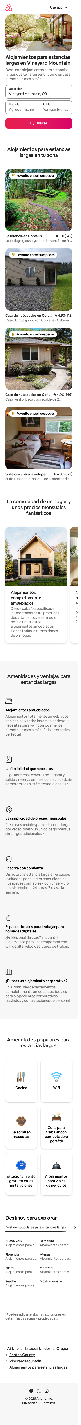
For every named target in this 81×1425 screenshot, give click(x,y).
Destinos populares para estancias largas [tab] (35, 1227)
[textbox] (22, 109)
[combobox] (39, 93)
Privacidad (30, 1403)
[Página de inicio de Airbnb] (8, 7)
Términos (48, 1403)
